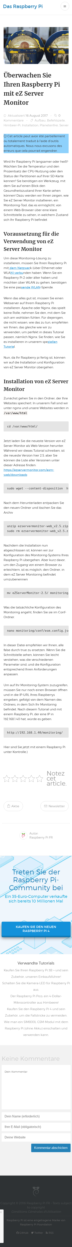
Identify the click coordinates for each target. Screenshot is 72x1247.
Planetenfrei (49, 125)
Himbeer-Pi (12, 125)
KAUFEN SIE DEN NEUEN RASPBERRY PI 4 (36, 929)
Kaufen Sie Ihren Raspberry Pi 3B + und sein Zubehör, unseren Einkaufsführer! (36, 973)
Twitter (38, 1232)
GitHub (23, 1232)
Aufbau (40, 120)
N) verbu (16, 273)
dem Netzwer (19, 268)
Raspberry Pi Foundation (36, 1224)
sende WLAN (30, 287)
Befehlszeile (56, 120)
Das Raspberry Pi (23, 6)
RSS (51, 1232)
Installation (30, 125)
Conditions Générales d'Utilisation (36, 1211)
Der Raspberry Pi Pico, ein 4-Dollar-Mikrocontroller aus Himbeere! (36, 999)
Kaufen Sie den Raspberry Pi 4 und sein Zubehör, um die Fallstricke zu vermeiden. (36, 1012)
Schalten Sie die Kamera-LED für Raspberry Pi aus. (36, 986)
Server (64, 125)
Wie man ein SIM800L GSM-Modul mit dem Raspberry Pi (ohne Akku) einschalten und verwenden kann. (36, 1028)
